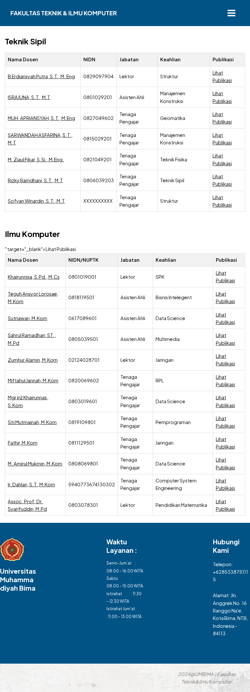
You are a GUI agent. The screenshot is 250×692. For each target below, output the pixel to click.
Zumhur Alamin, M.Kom (33, 360)
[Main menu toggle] (231, 13)
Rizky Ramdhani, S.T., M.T (35, 180)
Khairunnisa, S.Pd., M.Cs (34, 277)
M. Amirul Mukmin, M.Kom (35, 463)
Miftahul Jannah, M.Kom (33, 380)
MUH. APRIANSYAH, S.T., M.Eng (41, 118)
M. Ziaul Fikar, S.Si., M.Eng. (36, 159)
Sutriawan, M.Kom (27, 318)
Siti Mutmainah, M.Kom (32, 422)
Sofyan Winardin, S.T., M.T (36, 201)
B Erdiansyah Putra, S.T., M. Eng (41, 76)
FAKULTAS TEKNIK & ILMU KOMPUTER (63, 13)
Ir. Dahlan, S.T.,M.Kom (31, 484)
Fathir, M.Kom (22, 443)
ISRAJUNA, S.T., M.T (29, 97)
